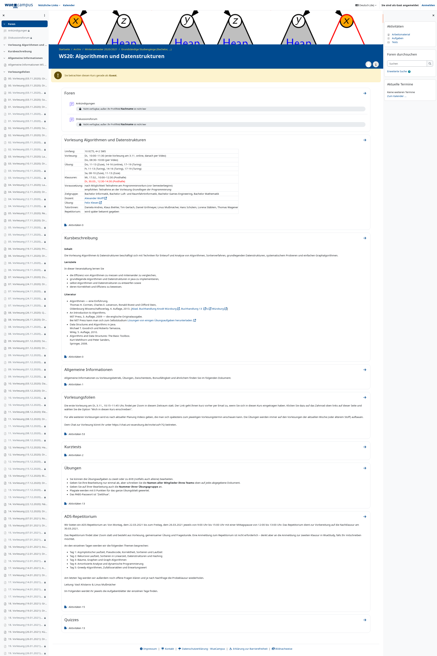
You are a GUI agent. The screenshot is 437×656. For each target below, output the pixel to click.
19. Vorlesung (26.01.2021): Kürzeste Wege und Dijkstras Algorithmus (27, 631)
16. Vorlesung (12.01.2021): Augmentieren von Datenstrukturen (27, 546)
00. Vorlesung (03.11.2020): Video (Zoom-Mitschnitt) (25, 92)
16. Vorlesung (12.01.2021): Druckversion (27, 553)
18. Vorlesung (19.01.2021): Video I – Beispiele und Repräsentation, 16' (25, 617)
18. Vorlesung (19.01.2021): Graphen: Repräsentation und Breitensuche (27, 603)
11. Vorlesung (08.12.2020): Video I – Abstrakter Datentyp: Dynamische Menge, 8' (25, 426)
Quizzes (71, 619)
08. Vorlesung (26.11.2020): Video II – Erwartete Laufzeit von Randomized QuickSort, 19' (25, 333)
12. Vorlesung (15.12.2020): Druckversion (27, 454)
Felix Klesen (91, 202)
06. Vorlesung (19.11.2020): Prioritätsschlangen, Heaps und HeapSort (27, 248)
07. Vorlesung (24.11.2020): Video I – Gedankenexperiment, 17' (25, 291)
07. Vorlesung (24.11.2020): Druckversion (27, 284)
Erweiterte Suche (397, 71)
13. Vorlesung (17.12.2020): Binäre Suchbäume (27, 475)
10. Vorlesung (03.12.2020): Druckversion (27, 390)
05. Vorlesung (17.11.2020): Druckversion (27, 220)
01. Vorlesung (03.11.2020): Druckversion (27, 106)
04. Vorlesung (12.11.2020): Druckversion (27, 192)
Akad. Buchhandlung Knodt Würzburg (154, 308)
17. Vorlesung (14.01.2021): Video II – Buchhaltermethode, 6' (25, 589)
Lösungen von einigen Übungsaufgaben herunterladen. (160, 320)
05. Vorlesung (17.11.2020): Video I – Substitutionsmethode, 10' (25, 227)
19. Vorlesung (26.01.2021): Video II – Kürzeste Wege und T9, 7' (25, 653)
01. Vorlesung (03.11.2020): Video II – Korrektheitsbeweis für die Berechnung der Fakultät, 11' (25, 121)
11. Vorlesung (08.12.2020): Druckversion (27, 419)
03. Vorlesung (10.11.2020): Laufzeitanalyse (27, 156)
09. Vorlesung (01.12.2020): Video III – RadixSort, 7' (25, 369)
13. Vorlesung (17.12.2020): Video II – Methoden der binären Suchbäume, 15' (25, 497)
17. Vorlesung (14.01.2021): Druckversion (27, 575)
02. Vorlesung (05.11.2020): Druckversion (27, 135)
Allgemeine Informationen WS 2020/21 (27, 64)
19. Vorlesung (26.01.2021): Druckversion (27, 639)
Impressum (150, 648)
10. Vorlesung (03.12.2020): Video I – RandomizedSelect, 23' (25, 397)
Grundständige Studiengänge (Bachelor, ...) (146, 49)
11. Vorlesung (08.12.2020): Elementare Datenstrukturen (27, 411)
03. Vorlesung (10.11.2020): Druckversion (27, 163)
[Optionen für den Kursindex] (44, 15)
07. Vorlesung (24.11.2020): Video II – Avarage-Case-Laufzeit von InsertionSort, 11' (25, 298)
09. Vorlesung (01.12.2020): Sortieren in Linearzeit (27, 341)
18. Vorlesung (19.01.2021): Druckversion (27, 610)
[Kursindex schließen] (3, 15)
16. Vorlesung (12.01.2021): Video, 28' (25, 561)
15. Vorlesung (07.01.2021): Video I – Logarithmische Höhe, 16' (25, 532)
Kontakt (169, 648)
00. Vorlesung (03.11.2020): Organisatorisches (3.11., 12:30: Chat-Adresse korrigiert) (27, 78)
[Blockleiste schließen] (433, 15)
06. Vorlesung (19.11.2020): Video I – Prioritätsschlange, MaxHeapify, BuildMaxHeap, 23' (25, 263)
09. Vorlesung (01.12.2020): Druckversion (27, 348)
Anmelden (428, 5)
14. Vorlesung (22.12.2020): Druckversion (27, 511)
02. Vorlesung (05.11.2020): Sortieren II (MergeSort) (27, 128)
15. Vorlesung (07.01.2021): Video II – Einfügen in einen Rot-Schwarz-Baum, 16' (25, 539)
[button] (366, 5)
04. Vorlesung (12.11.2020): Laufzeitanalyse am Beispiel (27, 185)
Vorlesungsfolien (19, 71)
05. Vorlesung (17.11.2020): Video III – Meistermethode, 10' (25, 241)
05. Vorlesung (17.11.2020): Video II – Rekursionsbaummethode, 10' (25, 234)
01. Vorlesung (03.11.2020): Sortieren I (27, 99)
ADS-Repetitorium (80, 516)
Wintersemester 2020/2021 (101, 49)
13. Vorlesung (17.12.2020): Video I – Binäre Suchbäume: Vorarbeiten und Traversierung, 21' (25, 490)
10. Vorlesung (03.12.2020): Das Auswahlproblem (27, 383)
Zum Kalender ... (396, 96)
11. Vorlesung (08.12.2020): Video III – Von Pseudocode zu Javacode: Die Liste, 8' (25, 440)
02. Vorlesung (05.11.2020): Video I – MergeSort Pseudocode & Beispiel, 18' (25, 142)
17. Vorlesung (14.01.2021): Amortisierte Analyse (27, 568)
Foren (11, 24)
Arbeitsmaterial (401, 34)
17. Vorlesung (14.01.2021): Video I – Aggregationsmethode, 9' (25, 582)
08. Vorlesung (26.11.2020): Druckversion (27, 319)
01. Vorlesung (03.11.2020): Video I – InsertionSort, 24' (25, 113)
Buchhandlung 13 (192, 308)
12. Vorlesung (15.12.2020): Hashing (27, 447)
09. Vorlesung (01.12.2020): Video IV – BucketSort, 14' (25, 376)
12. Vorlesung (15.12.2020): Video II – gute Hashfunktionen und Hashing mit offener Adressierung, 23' (25, 468)
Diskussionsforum (19, 37)
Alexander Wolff (94, 198)
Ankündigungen (17, 30)
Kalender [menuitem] (69, 5)
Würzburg (217, 308)
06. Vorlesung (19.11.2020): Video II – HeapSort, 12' (25, 270)
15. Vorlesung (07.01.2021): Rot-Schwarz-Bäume (27, 518)
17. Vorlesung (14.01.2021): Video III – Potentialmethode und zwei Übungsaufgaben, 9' (25, 596)
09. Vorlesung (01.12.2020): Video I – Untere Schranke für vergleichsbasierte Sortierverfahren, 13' (25, 355)
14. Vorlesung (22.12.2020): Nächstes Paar (27, 504)
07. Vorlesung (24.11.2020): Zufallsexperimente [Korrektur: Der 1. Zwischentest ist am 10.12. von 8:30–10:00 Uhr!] (27, 277)
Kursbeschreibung (20, 51)
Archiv (77, 49)
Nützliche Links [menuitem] (48, 5)
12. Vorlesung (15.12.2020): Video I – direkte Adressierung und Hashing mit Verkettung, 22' (25, 461)
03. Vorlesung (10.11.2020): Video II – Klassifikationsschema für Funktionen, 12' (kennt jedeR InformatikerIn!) (25, 177)
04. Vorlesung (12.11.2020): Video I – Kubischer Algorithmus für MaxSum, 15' (25, 199)
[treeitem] (24, 30)
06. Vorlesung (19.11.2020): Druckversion (27, 255)
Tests (395, 42)
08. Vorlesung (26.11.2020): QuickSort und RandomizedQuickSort (27, 312)
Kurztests (72, 446)
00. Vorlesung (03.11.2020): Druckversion (27, 85)
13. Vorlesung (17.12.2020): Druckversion (27, 483)
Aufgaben (397, 38)
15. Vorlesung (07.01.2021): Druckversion (27, 525)
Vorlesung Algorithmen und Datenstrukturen (27, 44)
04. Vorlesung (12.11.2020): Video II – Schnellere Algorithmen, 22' (25, 206)
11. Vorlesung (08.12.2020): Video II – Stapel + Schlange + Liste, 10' (25, 433)
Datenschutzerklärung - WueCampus (203, 648)
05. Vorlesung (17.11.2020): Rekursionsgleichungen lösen (27, 213)
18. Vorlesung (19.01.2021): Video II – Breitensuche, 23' (25, 624)
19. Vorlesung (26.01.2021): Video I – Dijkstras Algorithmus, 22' (25, 646)
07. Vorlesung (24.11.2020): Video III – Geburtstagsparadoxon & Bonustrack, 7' (25, 305)
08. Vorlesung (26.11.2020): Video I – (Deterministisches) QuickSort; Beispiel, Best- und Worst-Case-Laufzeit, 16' (25, 326)
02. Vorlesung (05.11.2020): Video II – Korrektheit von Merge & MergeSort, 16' (25, 149)
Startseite (64, 49)
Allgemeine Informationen (25, 58)
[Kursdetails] (376, 64)
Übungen (72, 468)
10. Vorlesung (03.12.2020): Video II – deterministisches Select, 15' (25, 404)
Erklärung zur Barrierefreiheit (249, 648)
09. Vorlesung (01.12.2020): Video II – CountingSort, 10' (25, 362)
